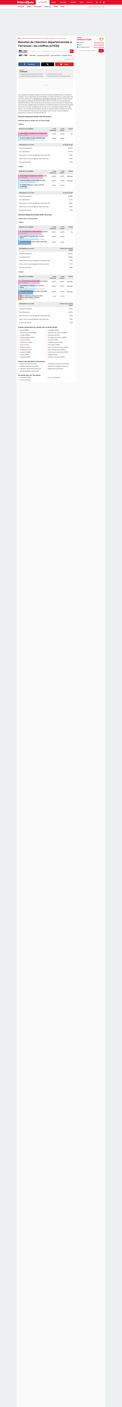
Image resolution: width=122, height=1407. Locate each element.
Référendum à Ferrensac (55, 368)
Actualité (81, 42)
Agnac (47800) (24, 330)
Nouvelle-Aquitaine (49, 38)
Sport (53, 2)
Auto (82, 2)
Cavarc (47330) (24, 345)
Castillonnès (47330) (43, 55)
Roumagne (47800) (54, 345)
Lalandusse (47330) (26, 350)
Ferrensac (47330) (25, 377)
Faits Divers (37, 6)
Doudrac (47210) (67, 55)
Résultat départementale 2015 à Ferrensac (32, 76)
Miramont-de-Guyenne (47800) (57, 332)
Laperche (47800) (25, 352)
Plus (89, 2)
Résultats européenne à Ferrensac (58, 364)
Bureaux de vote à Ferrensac (54, 74)
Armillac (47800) (25, 335)
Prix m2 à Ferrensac (54, 377)
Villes (62, 6)
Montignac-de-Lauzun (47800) (57, 337)
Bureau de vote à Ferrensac (28, 364)
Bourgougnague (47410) (27, 337)
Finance (73, 2)
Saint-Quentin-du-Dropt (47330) (58, 352)
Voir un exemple (99, 42)
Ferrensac (49, 76)
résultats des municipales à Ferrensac (44, 99)
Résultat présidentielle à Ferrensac (30, 368)
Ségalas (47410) (52, 354)
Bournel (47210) (55, 55)
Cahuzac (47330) (25, 340)
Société (29, 6)
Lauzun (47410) (24, 354)
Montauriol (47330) (53, 335)
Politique (21, 6)
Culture (63, 2)
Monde (56, 6)
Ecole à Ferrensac (25, 380)
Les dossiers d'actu (83, 47)
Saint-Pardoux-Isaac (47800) (56, 350)
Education (47, 6)
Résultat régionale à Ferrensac (29, 366)
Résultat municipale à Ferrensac (58, 366)
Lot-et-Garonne (61, 38)
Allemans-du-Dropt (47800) (28, 332)
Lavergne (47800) (25, 357)
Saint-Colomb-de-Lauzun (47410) (58, 347)
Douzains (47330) (25, 347)
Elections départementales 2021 (31, 38)
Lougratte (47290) (53, 330)
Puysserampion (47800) (55, 342)
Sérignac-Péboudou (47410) (56, 357)
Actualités (43, 2)
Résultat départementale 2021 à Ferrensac (32, 74)
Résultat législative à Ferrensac (29, 371)
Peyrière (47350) (53, 340)
